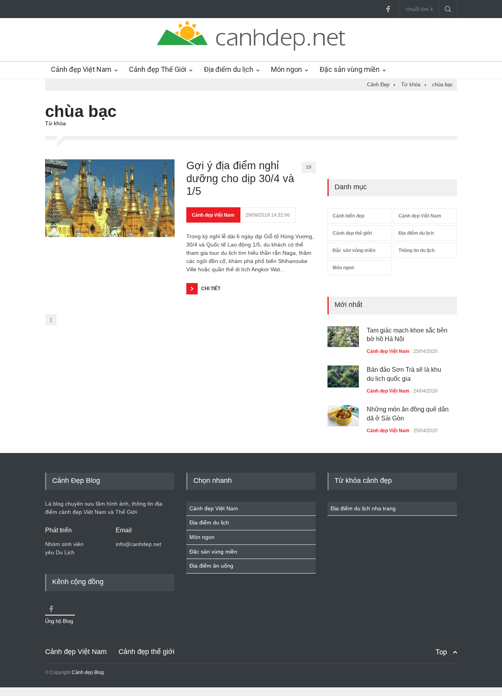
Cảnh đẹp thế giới (352, 233)
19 (308, 167)
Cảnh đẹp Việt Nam (81, 69)
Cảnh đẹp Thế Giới (157, 69)
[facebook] (388, 9)
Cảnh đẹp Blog (88, 672)
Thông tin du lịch (416, 250)
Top (441, 652)
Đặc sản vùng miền (350, 69)
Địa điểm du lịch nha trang (363, 508)
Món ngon (286, 69)
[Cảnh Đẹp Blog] (251, 49)
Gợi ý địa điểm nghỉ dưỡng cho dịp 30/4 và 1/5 (240, 178)
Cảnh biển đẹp (348, 216)
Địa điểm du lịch (228, 69)
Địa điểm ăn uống (211, 566)
